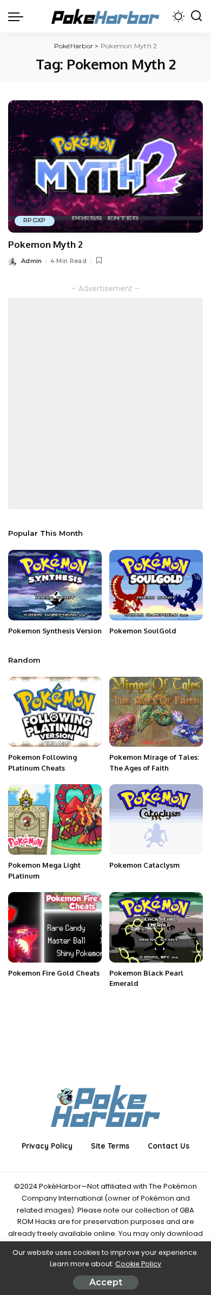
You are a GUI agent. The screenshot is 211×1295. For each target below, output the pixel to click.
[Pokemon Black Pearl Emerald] (156, 927)
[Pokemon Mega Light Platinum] (55, 819)
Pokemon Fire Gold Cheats (54, 973)
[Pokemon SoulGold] (156, 585)
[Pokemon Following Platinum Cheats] (55, 712)
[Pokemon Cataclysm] (156, 819)
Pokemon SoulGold (142, 630)
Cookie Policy (138, 1263)
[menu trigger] (18, 16)
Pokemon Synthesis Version (55, 630)
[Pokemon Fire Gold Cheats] (55, 927)
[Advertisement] (105, 403)
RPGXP (34, 220)
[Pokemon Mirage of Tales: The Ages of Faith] (156, 712)
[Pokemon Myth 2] (105, 166)
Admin (31, 261)
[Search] (196, 16)
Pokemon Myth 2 (45, 244)
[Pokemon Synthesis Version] (55, 585)
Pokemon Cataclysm (144, 865)
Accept (105, 1282)
